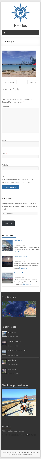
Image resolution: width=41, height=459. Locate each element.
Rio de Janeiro (18, 240)
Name (4, 140)
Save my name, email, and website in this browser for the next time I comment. (17, 180)
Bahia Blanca (12, 369)
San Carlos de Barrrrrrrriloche (23, 273)
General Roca (12, 360)
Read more (19, 252)
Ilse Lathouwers (30, 435)
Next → (33, 82)
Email (4, 153)
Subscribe (8, 223)
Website (5, 165)
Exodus (20, 25)
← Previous (9, 82)
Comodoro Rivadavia (20, 257)
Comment (6, 106)
